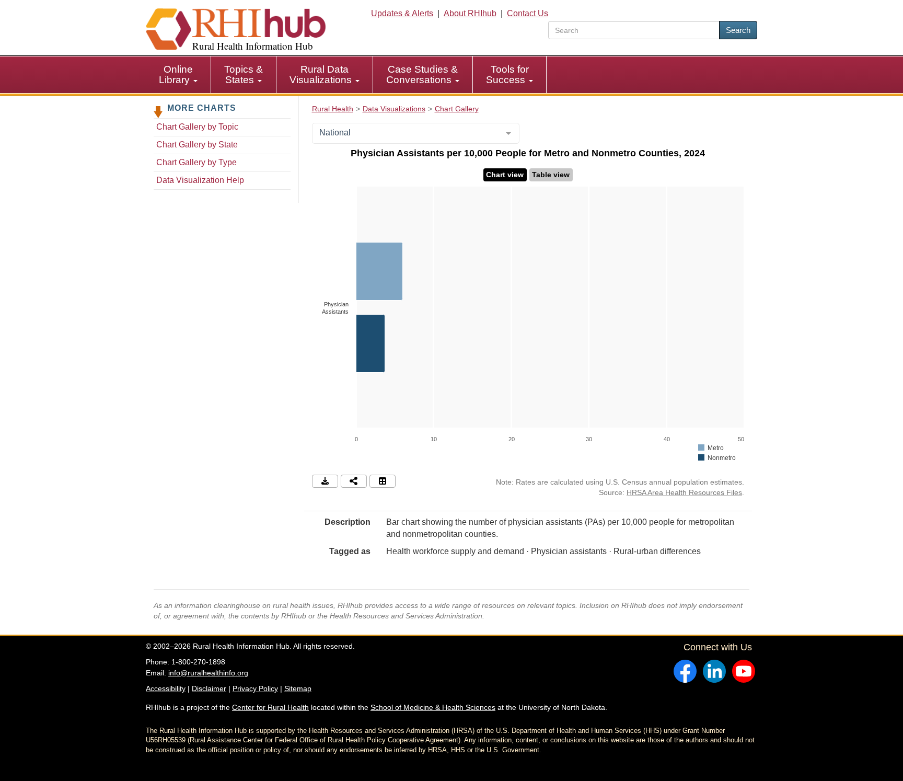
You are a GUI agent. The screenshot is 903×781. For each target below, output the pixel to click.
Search (738, 30)
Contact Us (527, 13)
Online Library (176, 74)
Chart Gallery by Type (196, 162)
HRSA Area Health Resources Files (684, 492)
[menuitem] (178, 74)
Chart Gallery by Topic (197, 126)
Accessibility (166, 688)
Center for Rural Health (270, 707)
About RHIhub (470, 13)
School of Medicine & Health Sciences (433, 707)
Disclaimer (209, 688)
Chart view (505, 174)
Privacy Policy (255, 688)
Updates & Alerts (402, 13)
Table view (551, 174)
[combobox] (415, 133)
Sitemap (297, 688)
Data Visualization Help (200, 180)
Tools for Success (507, 74)
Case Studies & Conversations (422, 74)
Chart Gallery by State (197, 144)
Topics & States (243, 74)
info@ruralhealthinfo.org (208, 673)
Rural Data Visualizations (322, 74)
